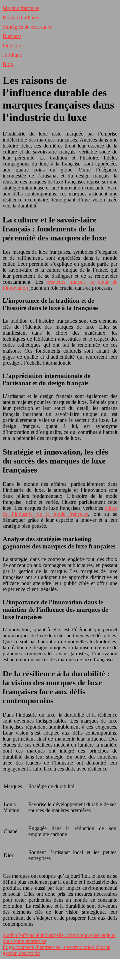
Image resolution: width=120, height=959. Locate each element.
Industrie (12, 45)
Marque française (21, 8)
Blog (8, 64)
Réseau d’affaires (21, 17)
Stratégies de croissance (27, 27)
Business (12, 36)
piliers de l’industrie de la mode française (60, 511)
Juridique (12, 55)
